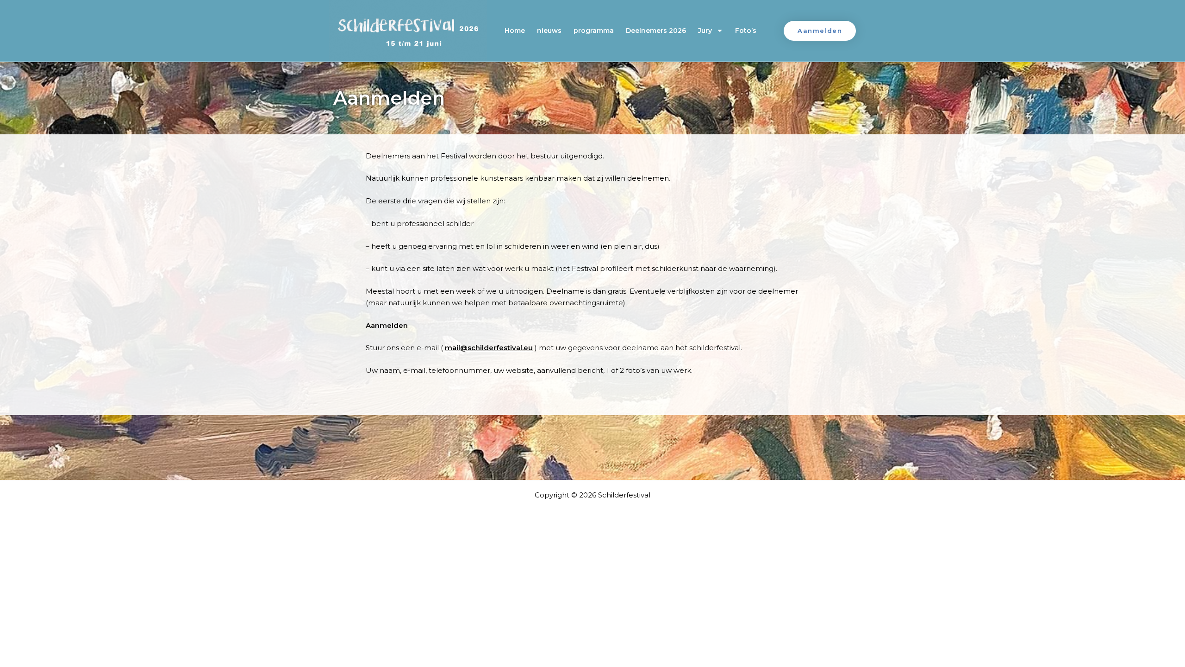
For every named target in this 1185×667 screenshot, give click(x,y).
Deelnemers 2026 (656, 30)
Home (515, 30)
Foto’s (745, 30)
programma (594, 30)
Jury (705, 30)
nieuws (549, 30)
